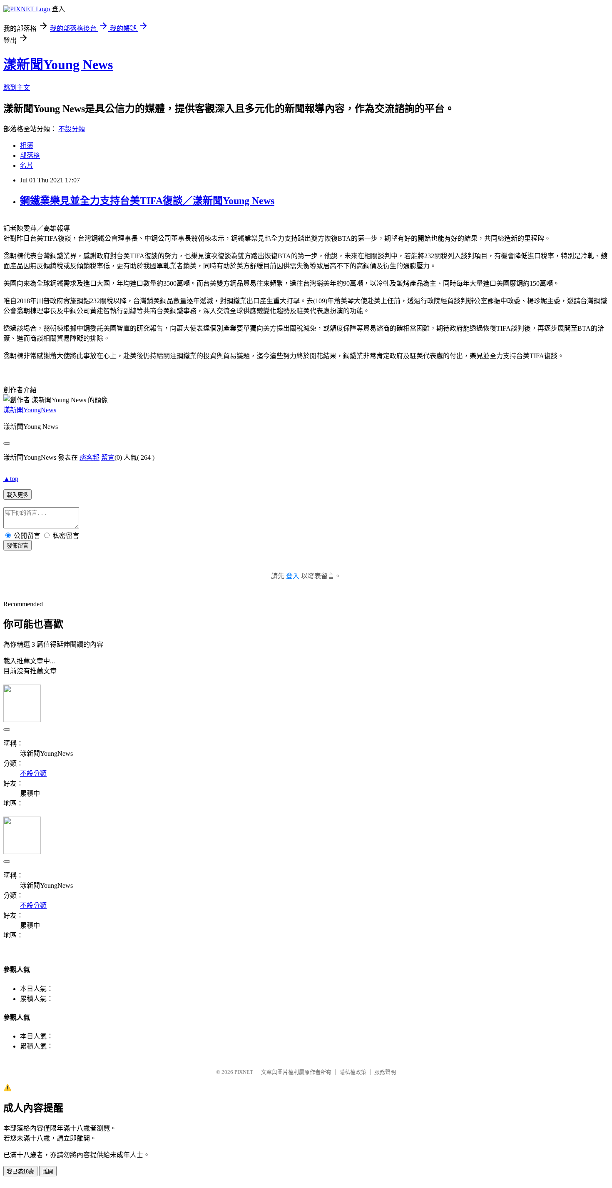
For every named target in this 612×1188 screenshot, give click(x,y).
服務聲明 (385, 1072)
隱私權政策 (352, 1072)
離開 (47, 1171)
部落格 (30, 155)
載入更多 (17, 495)
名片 (26, 165)
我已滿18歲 (20, 1171)
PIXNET (243, 1072)
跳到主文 (16, 87)
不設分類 (71, 128)
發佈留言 (17, 546)
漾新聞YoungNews (29, 409)
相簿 (26, 145)
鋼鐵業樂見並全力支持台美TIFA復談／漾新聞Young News (147, 200)
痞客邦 (90, 457)
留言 (107, 457)
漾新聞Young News (58, 64)
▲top (10, 478)
